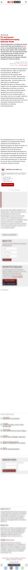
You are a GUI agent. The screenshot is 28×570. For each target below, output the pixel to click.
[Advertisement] (14, 19)
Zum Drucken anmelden (23, 65)
